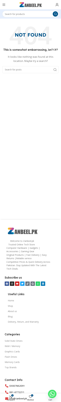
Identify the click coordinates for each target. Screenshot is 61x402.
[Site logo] (30, 4)
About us (12, 311)
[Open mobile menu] (4, 5)
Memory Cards (12, 362)
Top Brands (11, 367)
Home (11, 300)
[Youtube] (17, 283)
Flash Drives (11, 356)
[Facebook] (7, 283)
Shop (10, 305)
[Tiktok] (27, 283)
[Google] (32, 283)
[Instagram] (12, 283)
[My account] (57, 5)
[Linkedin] (43, 283)
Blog (10, 316)
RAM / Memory (12, 346)
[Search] (55, 14)
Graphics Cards (12, 351)
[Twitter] (22, 283)
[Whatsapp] (38, 283)
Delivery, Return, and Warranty (23, 321)
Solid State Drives (14, 340)
